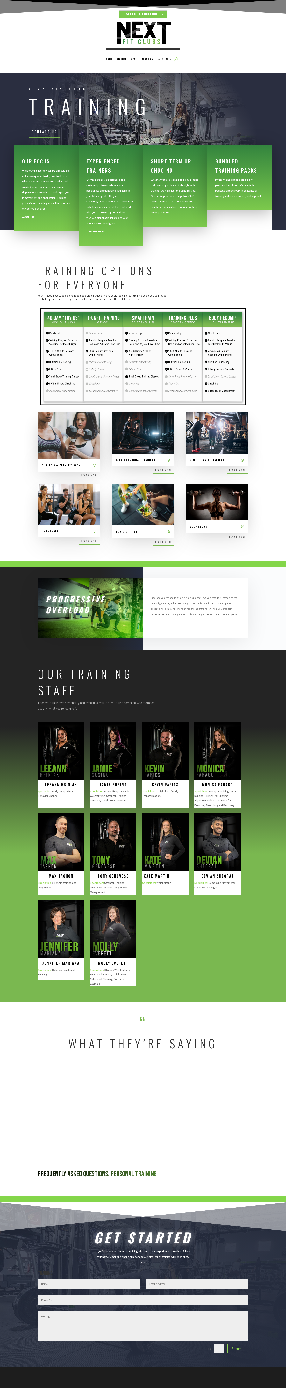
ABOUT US (147, 59)
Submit (238, 1348)
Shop (134, 59)
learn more (89, 475)
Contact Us (44, 131)
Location (162, 59)
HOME (109, 59)
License (122, 59)
